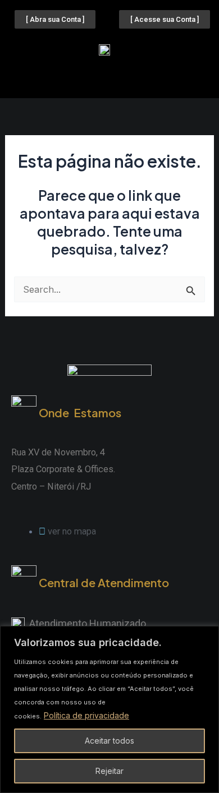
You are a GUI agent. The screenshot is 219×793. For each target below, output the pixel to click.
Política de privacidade (86, 715)
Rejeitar (109, 771)
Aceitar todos (109, 740)
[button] (109, 77)
